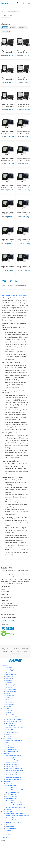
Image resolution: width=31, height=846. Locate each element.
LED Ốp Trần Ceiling (11, 691)
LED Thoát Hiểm (10, 702)
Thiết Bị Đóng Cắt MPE (12, 732)
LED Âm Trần (9, 667)
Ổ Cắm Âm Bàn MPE (11, 717)
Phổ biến (14, 27)
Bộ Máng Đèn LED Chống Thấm (14, 740)
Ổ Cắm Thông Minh (11, 757)
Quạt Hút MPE (9, 730)
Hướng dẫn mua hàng (6, 597)
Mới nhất (5, 27)
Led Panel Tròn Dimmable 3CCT (14, 790)
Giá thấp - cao (23, 27)
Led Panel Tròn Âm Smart (13, 788)
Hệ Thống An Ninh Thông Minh (14, 822)
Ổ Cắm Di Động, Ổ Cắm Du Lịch (14, 721)
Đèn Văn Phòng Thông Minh (13, 779)
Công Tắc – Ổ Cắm (11, 715)
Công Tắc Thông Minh (11, 766)
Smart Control (6, 753)
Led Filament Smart (11, 785)
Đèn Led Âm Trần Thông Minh (14, 768)
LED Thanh (8, 706)
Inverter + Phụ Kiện (11, 828)
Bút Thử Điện (9, 710)
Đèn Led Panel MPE (11, 674)
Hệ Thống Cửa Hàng (5, 591)
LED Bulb (8, 672)
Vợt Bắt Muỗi (9, 736)
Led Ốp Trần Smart (11, 794)
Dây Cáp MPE (9, 712)
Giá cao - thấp (6, 31)
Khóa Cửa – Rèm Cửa (11, 820)
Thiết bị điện (6, 708)
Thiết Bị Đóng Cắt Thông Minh (14, 755)
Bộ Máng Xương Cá (11, 743)
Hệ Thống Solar (10, 826)
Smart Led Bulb (10, 783)
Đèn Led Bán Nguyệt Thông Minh (14, 770)
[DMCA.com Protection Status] (7, 633)
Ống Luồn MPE (9, 723)
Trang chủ (3, 11)
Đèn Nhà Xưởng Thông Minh (13, 777)
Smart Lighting (7, 781)
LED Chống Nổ (9, 678)
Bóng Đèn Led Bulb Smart (12, 764)
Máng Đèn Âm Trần (11, 745)
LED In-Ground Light (11, 689)
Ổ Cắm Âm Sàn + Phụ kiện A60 (14, 719)
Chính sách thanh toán (6, 612)
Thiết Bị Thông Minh (8, 811)
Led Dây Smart (10, 800)
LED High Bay (9, 687)
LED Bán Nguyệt (10, 670)
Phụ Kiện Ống (11, 725)
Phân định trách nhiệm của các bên (9, 605)
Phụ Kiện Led (9, 809)
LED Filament (9, 680)
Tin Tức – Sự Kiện (7, 835)
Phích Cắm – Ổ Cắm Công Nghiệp (14, 727)
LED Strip (8, 700)
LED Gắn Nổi (9, 682)
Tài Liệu (5, 833)
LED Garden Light (10, 685)
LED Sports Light (10, 695)
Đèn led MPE (6, 665)
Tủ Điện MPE (9, 734)
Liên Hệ (5, 837)
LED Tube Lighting (10, 704)
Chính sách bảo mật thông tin (8, 614)
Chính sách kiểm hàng (6, 603)
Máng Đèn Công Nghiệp (12, 751)
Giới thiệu (3, 589)
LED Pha (8, 693)
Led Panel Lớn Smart (11, 796)
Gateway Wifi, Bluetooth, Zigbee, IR (15, 813)
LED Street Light (10, 697)
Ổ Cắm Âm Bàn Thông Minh (13, 760)
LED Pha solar (9, 830)
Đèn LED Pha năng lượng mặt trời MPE (14, 295)
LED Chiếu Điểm (10, 676)
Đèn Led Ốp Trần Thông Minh (13, 775)
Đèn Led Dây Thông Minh (12, 772)
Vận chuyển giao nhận (6, 610)
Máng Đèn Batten (10, 747)
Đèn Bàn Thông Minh (11, 762)
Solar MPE (10, 11)
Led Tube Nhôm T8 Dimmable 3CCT (15, 807)
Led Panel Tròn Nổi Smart (12, 792)
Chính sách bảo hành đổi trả (7, 607)
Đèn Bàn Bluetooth (11, 798)
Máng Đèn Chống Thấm (12, 749)
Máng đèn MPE (7, 738)
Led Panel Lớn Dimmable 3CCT (14, 805)
